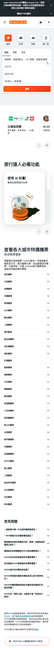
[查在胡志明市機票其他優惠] (48, 482)
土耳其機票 (9, 410)
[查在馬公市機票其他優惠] (48, 425)
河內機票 (8, 497)
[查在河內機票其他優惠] (48, 497)
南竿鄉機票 (9, 439)
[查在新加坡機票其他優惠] (48, 339)
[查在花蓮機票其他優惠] (48, 446)
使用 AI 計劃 (16, 178)
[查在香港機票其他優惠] (48, 303)
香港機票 (8, 303)
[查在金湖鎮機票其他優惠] (48, 453)
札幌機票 (8, 360)
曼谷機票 (8, 317)
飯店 (37, 629)
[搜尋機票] (8, 38)
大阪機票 (8, 281)
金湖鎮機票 (9, 454)
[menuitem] (8, 39)
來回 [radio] (6, 52)
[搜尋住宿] (20, 38)
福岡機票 (8, 374)
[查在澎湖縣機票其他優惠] (48, 403)
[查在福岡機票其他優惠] (48, 374)
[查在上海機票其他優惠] (48, 324)
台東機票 (8, 432)
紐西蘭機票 (9, 418)
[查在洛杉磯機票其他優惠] (48, 346)
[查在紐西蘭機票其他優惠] (48, 417)
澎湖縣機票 (9, 403)
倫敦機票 (8, 367)
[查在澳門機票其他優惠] (48, 332)
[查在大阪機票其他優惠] (48, 281)
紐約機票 (8, 353)
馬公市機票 (9, 425)
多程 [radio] (23, 52)
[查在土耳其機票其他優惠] (48, 410)
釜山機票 (8, 468)
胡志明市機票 (10, 482)
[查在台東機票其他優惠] (48, 432)
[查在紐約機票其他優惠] (48, 353)
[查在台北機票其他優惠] (48, 310)
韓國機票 (8, 389)
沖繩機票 (8, 296)
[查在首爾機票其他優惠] (48, 288)
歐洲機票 (8, 396)
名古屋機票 (9, 490)
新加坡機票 (9, 339)
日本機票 (8, 382)
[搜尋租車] (33, 38)
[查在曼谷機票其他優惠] (48, 317)
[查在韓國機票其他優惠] (48, 389)
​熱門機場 (16, 616)
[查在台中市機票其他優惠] (48, 461)
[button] (51, 5)
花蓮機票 (8, 446)
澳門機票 (8, 332)
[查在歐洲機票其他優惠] (48, 396)
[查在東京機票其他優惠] (48, 274)
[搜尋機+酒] (45, 38)
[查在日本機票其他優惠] (48, 381)
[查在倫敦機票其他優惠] (48, 367)
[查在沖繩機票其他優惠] (48, 296)
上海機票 (8, 325)
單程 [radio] (15, 52)
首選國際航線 (27, 616)
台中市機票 (9, 461)
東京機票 (8, 274)
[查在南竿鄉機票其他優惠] (48, 439)
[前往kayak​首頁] (18, 22)
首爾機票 (8, 289)
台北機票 (8, 310)
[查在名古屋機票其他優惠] (48, 490)
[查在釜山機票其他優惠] (48, 468)
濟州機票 (8, 504)
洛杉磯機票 (9, 346)
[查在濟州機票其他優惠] (48, 504)
